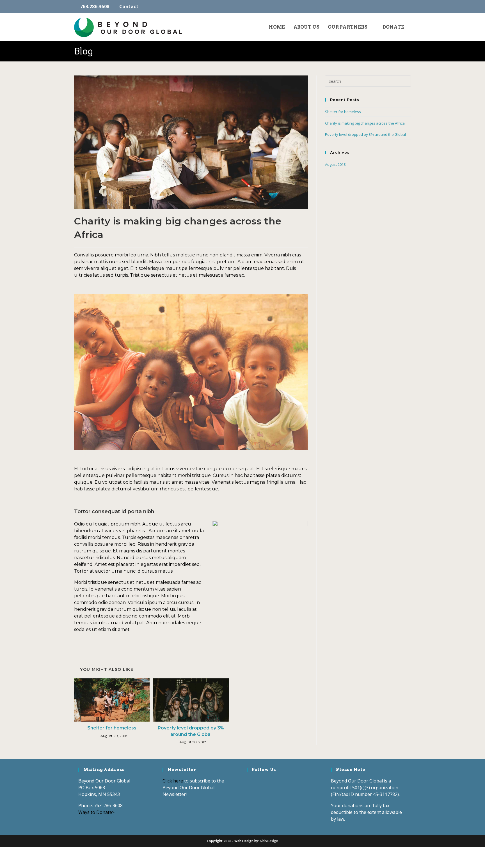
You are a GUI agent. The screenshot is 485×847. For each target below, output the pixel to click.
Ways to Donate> (96, 812)
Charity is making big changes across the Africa (365, 123)
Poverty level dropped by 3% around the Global (191, 731)
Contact (129, 6)
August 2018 (335, 164)
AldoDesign (269, 841)
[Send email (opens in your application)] (408, 6)
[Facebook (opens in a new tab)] (395, 6)
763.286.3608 (94, 6)
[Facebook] (250, 781)
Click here (173, 781)
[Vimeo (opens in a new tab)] (402, 6)
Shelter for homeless (111, 728)
